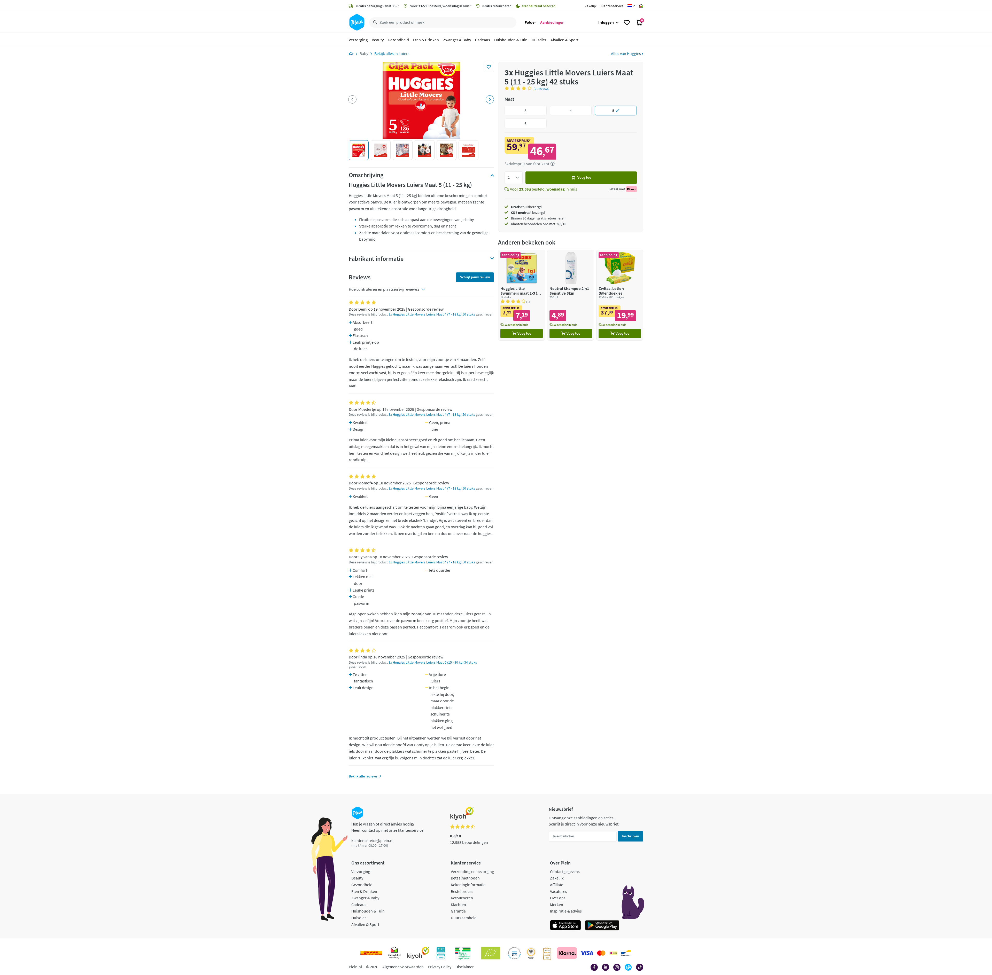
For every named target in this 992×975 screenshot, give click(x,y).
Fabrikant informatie (376, 258)
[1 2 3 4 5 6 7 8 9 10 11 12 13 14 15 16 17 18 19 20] (514, 177)
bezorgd (528, 212)
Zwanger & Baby (457, 39)
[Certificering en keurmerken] (490, 953)
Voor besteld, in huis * (440, 6)
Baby (364, 53)
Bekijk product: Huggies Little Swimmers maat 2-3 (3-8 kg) (521, 295)
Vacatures (558, 891)
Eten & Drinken (426, 39)
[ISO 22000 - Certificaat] (514, 953)
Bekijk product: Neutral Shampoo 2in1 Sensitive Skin (570, 295)
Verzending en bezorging (472, 871)
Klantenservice (612, 6)
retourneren (497, 6)
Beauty (378, 39)
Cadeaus (482, 39)
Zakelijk (590, 6)
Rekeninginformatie (468, 884)
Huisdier (539, 39)
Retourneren (462, 897)
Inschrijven (630, 836)
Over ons (557, 897)
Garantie (458, 911)
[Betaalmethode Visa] (586, 953)
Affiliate (556, 884)
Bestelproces (462, 891)
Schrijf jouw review (475, 277)
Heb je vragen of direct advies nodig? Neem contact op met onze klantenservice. (387, 827)
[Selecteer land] (631, 6)
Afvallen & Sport (564, 39)
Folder (530, 22)
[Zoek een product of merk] (374, 22)
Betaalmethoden (465, 877)
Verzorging (358, 39)
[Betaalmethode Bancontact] (626, 953)
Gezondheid (398, 39)
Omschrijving (366, 175)
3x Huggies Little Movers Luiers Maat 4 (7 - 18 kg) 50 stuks (432, 314)
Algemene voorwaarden (403, 966)
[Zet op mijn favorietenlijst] (489, 67)
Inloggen (606, 22)
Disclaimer (464, 966)
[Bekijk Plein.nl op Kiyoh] (418, 953)
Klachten (458, 904)
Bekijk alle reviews (363, 776)
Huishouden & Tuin (511, 39)
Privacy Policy (439, 966)
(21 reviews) (541, 89)
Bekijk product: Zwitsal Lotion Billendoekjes (619, 295)
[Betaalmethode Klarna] (567, 953)
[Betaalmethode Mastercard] (601, 953)
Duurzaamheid (464, 917)
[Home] (351, 53)
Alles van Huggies (626, 53)
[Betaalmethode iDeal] (613, 953)
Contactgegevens (565, 871)
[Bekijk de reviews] (519, 88)
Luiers (404, 53)
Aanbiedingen (552, 22)
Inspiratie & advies (566, 911)
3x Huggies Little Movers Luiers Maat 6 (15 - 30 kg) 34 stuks (433, 662)
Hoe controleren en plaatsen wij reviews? (384, 289)
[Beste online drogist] (531, 953)
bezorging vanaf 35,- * (378, 6)
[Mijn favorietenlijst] (627, 22)
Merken (556, 904)
